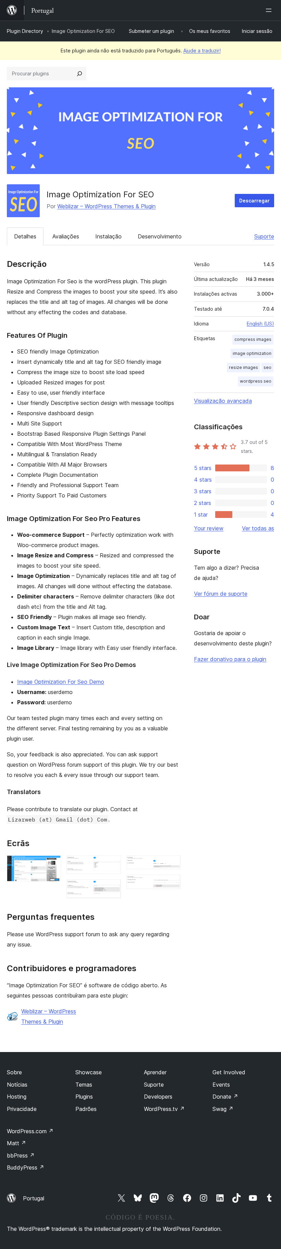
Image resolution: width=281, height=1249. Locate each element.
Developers (158, 1096)
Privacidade (22, 1108)
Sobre (14, 1072)
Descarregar (254, 200)
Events (221, 1084)
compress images (252, 339)
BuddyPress (25, 1167)
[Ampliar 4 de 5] (171, 864)
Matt (16, 1143)
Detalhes (25, 236)
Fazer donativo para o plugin (230, 659)
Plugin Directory (25, 31)
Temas (83, 1084)
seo (267, 367)
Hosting (16, 1096)
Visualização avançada (223, 400)
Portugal (33, 1198)
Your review (208, 528)
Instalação (108, 236)
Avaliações (65, 236)
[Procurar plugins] (79, 74)
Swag (222, 1108)
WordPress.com (30, 1131)
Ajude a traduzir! (202, 50)
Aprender (155, 1072)
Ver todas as (258, 528)
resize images (243, 367)
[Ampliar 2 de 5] (111, 864)
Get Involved (228, 1072)
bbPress (21, 1155)
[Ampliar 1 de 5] (51, 864)
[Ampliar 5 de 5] (171, 883)
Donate (225, 1096)
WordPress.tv (164, 1108)
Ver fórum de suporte (220, 593)
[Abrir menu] (270, 10)
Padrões (86, 1108)
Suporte (264, 236)
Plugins (84, 1096)
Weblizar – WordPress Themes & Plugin (106, 206)
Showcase (88, 1072)
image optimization (252, 353)
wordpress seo (255, 381)
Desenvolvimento (160, 236)
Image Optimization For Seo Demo (60, 681)
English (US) (260, 323)
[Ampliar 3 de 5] (111, 888)
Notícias (17, 1084)
